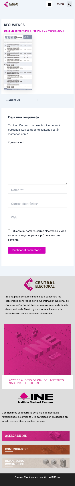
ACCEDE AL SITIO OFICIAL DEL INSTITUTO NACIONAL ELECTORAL (36, 382)
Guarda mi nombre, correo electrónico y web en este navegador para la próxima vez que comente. (37, 235)
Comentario (16, 142)
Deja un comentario (16, 30)
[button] (49, 4)
